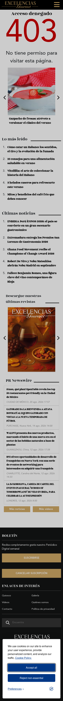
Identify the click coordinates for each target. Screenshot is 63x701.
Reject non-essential (31, 678)
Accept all (31, 667)
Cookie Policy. (23, 658)
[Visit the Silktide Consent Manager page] (51, 689)
